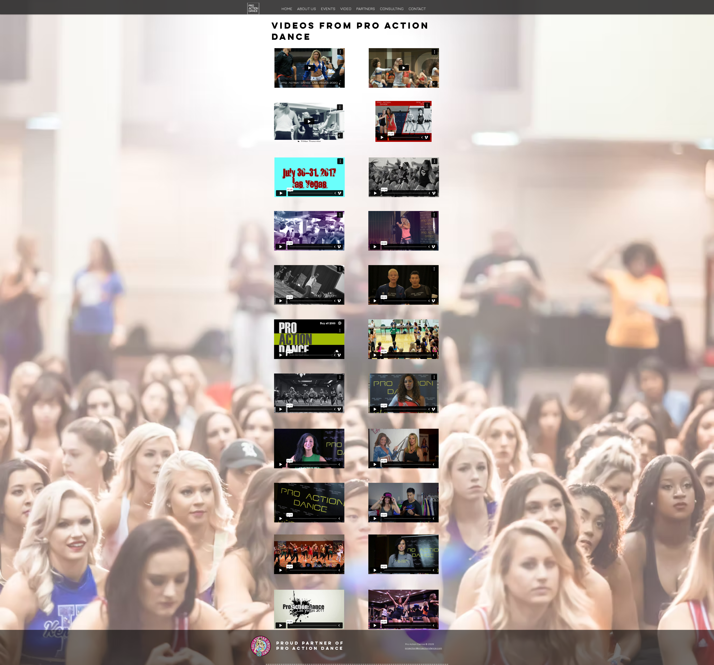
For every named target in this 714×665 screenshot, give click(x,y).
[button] (328, 7)
